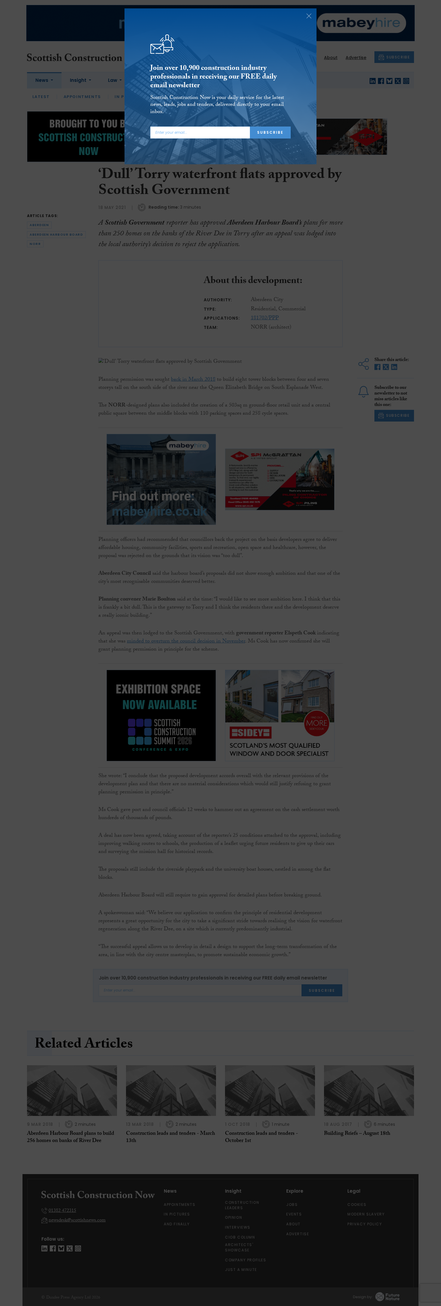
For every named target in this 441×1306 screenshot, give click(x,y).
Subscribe (270, 132)
